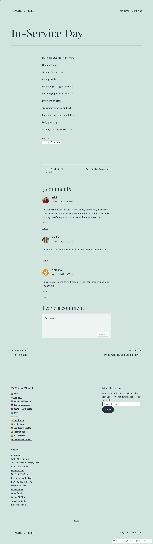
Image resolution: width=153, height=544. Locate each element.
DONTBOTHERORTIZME (21, 482)
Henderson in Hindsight (22, 478)
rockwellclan (50, 172)
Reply (45, 228)
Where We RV (17, 489)
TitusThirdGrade (18, 501)
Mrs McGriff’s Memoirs (21, 474)
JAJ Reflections (17, 470)
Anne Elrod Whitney (20, 466)
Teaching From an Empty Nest (25, 463)
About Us (124, 10)
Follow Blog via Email (112, 388)
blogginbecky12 (18, 505)
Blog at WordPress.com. (131, 532)
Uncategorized (105, 169)
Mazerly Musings (18, 485)
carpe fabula (17, 493)
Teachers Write (22, 10)
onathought (16, 455)
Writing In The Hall (20, 459)
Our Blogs (137, 10)
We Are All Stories (19, 497)
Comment (102, 334)
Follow (108, 409)
